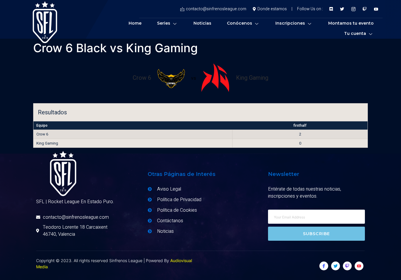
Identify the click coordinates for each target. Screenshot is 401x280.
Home (135, 23)
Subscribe (316, 233)
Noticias (202, 23)
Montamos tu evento (351, 23)
